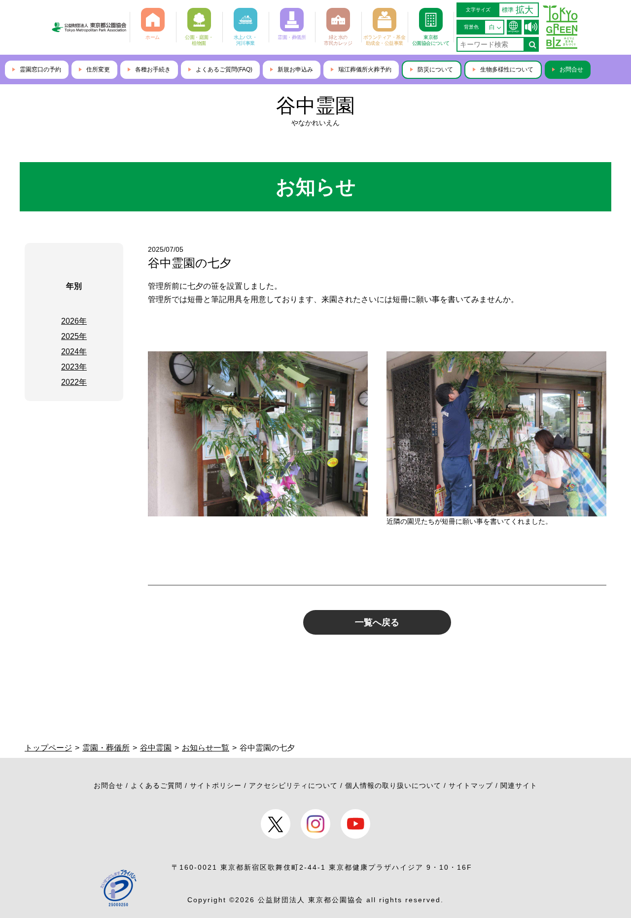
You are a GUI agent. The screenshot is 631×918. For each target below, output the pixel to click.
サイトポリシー (216, 785)
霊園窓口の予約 (40, 69)
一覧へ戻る (377, 622)
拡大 (524, 9)
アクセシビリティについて (293, 785)
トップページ (48, 748)
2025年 (74, 336)
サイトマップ (471, 785)
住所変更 (98, 69)
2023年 (74, 367)
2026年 (74, 321)
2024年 (74, 351)
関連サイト (518, 785)
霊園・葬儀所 (106, 748)
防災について (435, 69)
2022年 (74, 382)
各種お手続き (153, 69)
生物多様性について (506, 69)
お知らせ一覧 (205, 748)
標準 (508, 9)
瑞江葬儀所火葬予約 (364, 69)
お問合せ (571, 69)
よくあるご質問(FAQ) (224, 69)
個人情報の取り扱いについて (393, 785)
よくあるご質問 (156, 785)
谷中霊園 (315, 105)
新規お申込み (295, 69)
